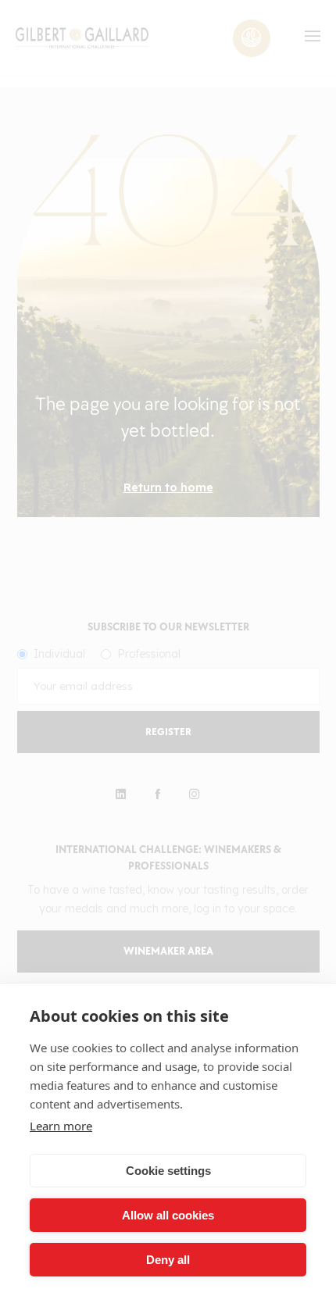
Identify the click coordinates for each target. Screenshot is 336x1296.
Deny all (168, 1259)
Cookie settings (168, 1170)
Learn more (61, 1126)
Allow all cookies (168, 1215)
